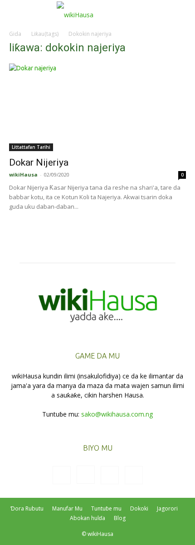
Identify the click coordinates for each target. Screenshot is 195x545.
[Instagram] (86, 475)
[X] (110, 475)
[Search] (182, 12)
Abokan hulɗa (87, 518)
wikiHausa (23, 174)
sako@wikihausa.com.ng (117, 414)
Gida (15, 34)
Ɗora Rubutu (27, 508)
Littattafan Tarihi (31, 147)
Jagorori (167, 508)
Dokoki (139, 508)
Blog (120, 518)
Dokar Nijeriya (38, 162)
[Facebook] (62, 475)
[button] (15, 12)
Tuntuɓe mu (106, 508)
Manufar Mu (67, 508)
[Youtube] (134, 475)
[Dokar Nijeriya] (97, 107)
